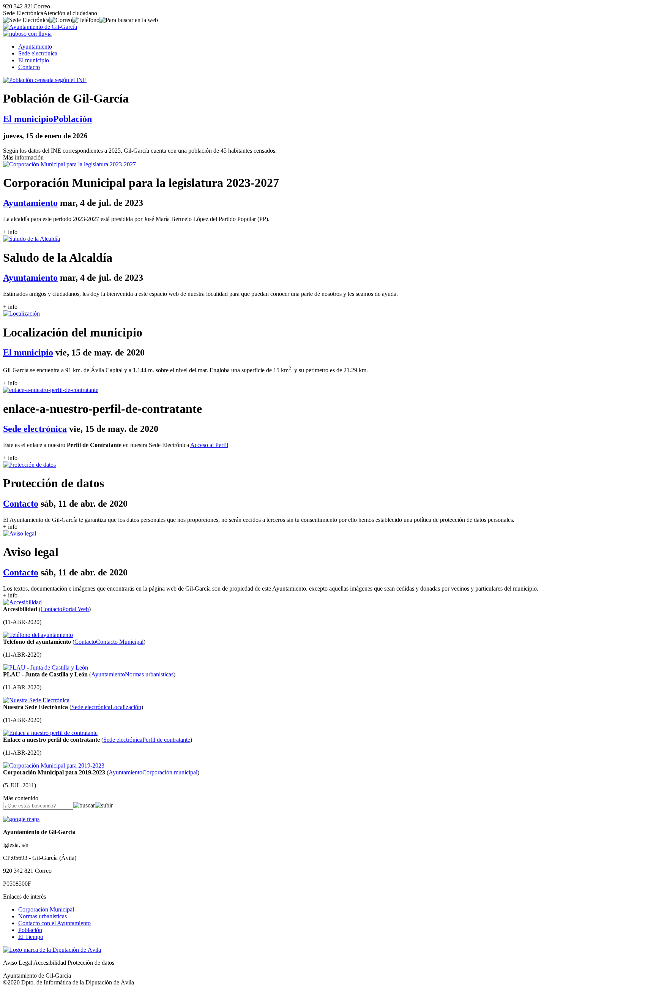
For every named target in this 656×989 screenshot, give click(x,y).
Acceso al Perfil (209, 445)
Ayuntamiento (35, 46)
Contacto (29, 67)
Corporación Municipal (46, 909)
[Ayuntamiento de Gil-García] (40, 27)
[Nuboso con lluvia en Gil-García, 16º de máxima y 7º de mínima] (27, 33)
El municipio (33, 60)
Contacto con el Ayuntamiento (54, 923)
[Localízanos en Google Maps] (21, 819)
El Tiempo (30, 937)
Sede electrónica (37, 53)
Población (30, 930)
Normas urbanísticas (42, 916)
